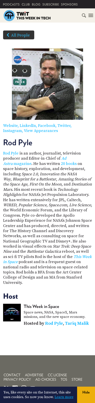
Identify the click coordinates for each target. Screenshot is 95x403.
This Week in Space (41, 306)
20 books (69, 163)
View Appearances (41, 130)
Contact (12, 375)
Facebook (46, 125)
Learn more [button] (64, 397)
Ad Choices (45, 379)
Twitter (63, 125)
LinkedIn (28, 125)
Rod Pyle (11, 153)
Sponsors (69, 4)
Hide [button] (86, 392)
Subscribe (50, 4)
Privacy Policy (17, 379)
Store (77, 379)
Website (10, 125)
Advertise (34, 375)
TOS (64, 379)
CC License (57, 375)
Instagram (12, 130)
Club (26, 4)
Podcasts (11, 4)
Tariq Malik (77, 323)
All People (20, 35)
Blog (36, 4)
